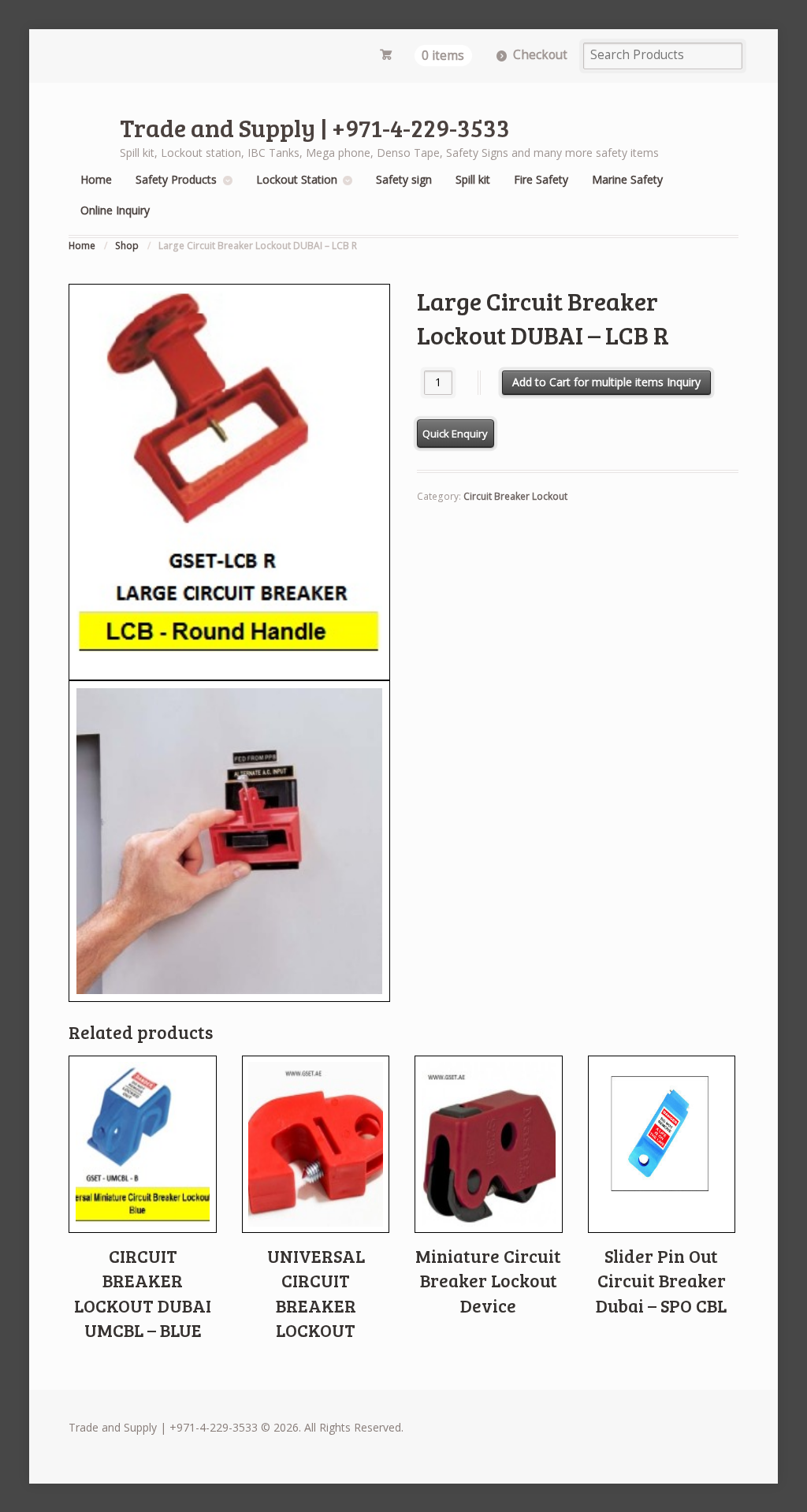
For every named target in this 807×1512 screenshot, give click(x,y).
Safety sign (404, 179)
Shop (127, 245)
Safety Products (176, 179)
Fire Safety (541, 179)
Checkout (540, 55)
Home (96, 179)
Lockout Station (296, 179)
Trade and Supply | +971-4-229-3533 (315, 127)
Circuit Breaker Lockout (515, 496)
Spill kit (473, 179)
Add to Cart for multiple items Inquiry (606, 381)
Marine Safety (627, 179)
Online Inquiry (115, 210)
